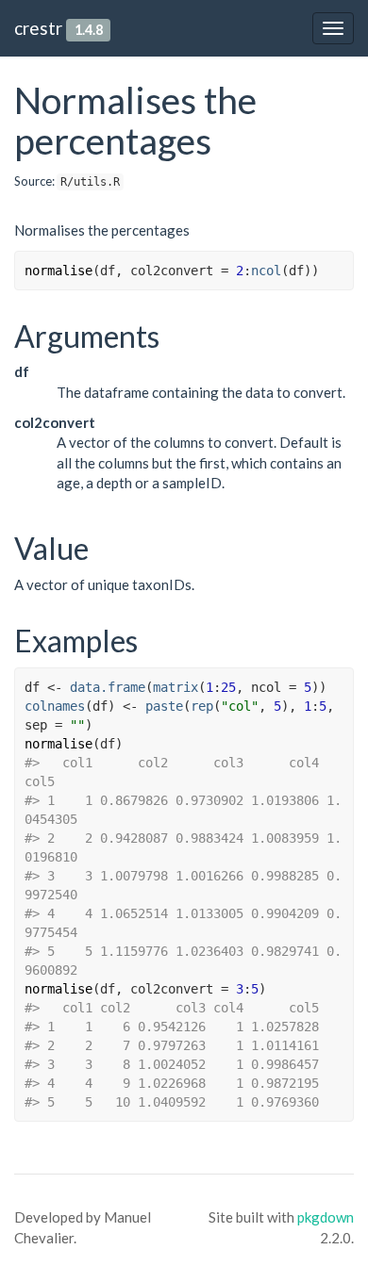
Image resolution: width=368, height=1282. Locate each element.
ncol (266, 270)
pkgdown (325, 1216)
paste (164, 706)
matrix (175, 687)
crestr (38, 28)
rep (202, 706)
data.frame (107, 687)
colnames (55, 706)
